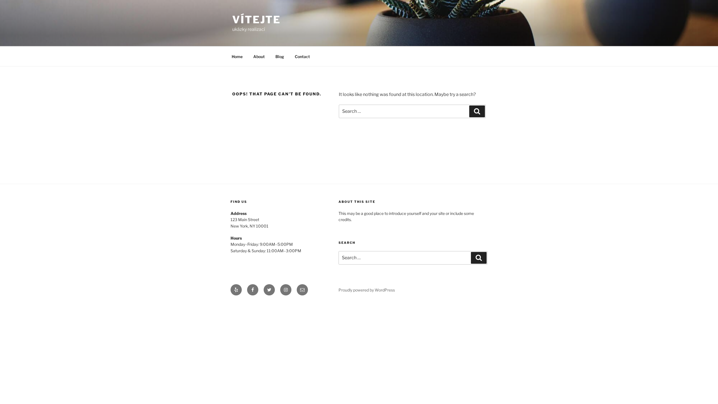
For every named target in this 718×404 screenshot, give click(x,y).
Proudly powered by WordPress (367, 290)
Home (237, 56)
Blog (279, 56)
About (259, 56)
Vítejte (256, 19)
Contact (302, 56)
